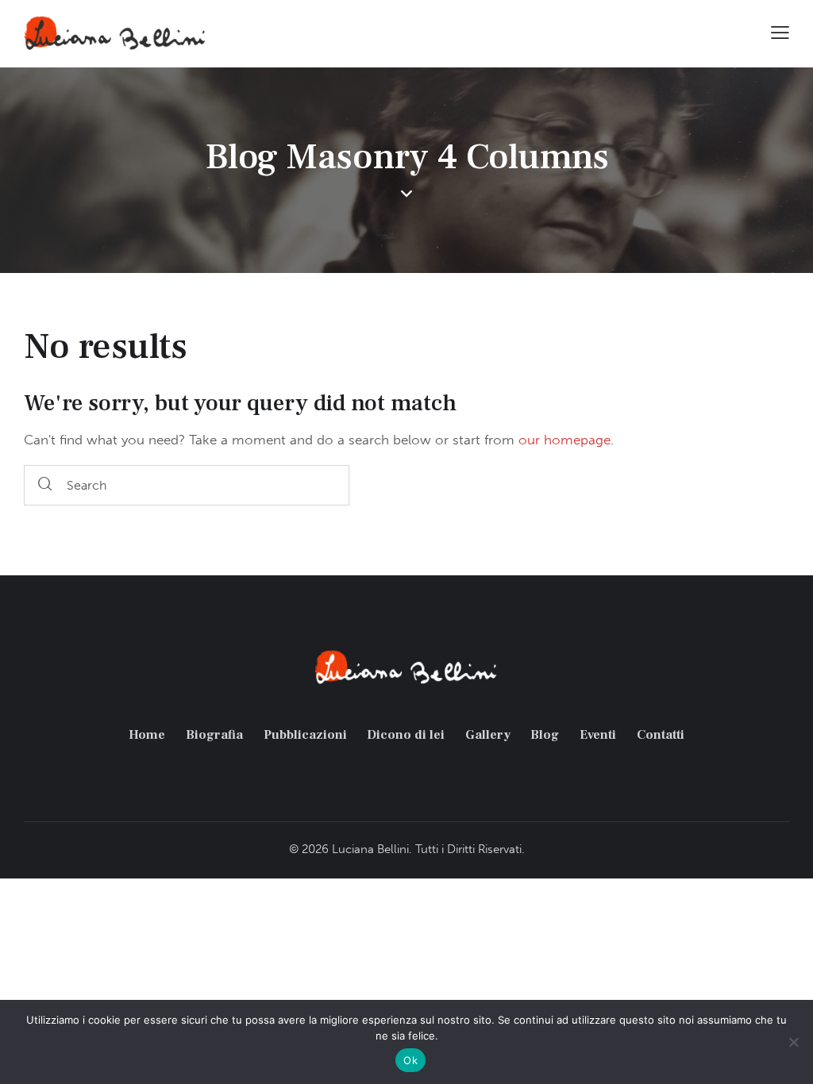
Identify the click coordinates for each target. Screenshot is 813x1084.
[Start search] (45, 485)
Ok (410, 1060)
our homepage (564, 440)
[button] (780, 32)
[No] (793, 1042)
